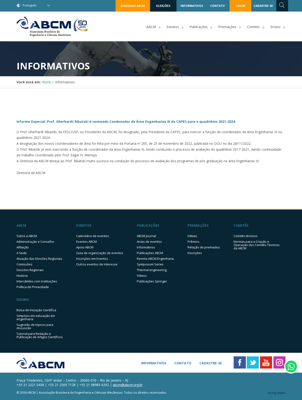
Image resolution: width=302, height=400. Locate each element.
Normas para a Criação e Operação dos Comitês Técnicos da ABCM (257, 244)
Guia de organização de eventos (99, 253)
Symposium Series (150, 264)
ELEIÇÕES (163, 6)
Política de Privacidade (33, 287)
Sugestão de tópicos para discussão (35, 326)
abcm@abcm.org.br (128, 385)
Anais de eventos (149, 241)
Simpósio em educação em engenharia (36, 317)
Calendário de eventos (92, 236)
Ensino (275, 27)
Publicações (198, 27)
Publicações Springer (152, 281)
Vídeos (142, 275)
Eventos (173, 27)
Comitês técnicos (246, 236)
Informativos (146, 247)
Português (29, 5)
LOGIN (240, 6)
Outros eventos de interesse (96, 264)
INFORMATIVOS (191, 6)
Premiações (227, 27)
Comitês (253, 27)
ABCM (151, 27)
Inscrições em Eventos (92, 258)
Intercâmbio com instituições (37, 281)
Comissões (24, 264)
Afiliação (23, 247)
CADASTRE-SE (263, 6)
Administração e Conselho (35, 241)
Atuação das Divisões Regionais (39, 258)
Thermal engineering (152, 270)
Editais (192, 236)
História (22, 275)
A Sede (22, 253)
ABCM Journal (146, 236)
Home (46, 82)
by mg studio (276, 393)
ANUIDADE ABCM (133, 6)
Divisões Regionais (30, 270)
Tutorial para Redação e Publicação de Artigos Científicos (40, 335)
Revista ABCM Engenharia (155, 258)
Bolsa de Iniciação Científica (36, 310)
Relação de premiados (204, 247)
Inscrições (195, 253)
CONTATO (217, 6)
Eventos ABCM (86, 241)
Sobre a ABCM (27, 236)
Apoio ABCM (84, 247)
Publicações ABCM (150, 253)
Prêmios (193, 241)
